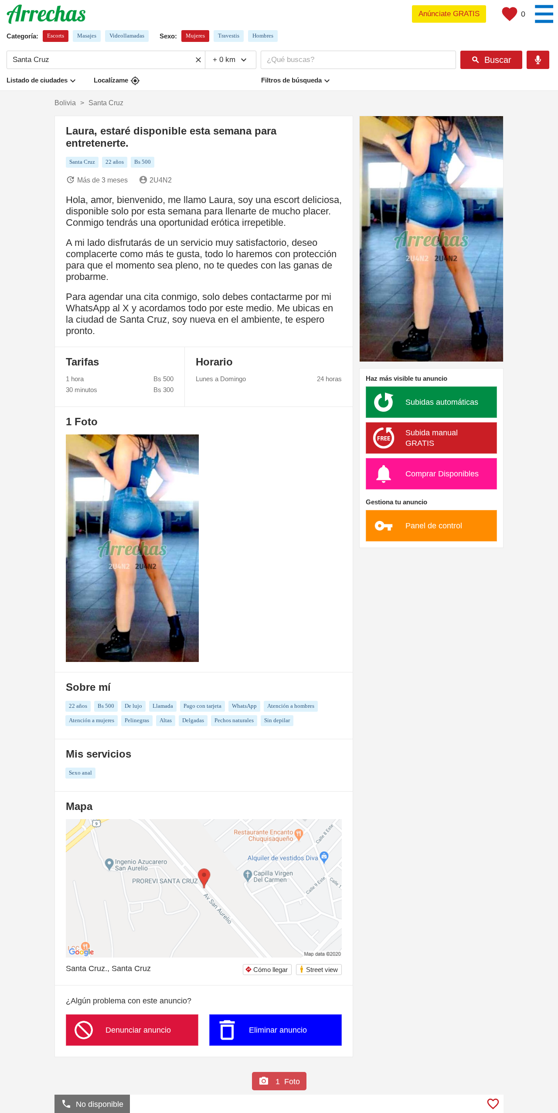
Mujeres (195, 35)
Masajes (86, 35)
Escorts (55, 35)
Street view (318, 969)
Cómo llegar (266, 969)
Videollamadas (126, 35)
